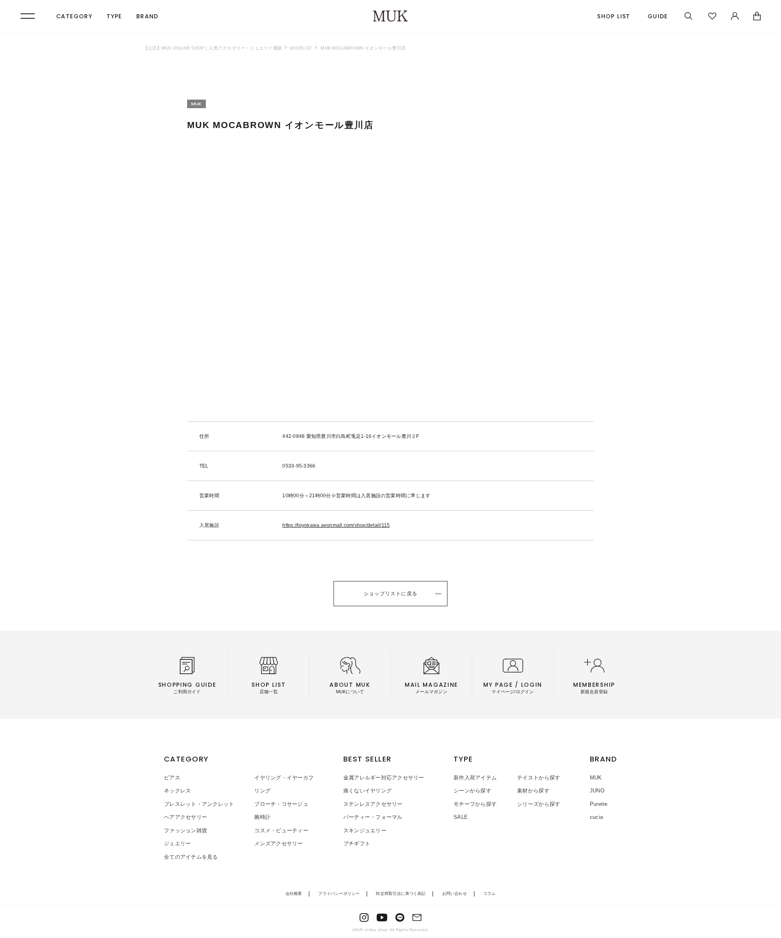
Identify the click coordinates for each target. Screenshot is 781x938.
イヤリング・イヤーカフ (284, 778)
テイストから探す (538, 778)
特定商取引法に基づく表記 (400, 893)
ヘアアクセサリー (185, 817)
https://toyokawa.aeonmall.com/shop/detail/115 (336, 525)
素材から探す (533, 791)
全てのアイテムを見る (191, 857)
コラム (489, 893)
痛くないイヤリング (367, 791)
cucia (596, 817)
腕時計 (262, 817)
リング (262, 791)
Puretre (599, 804)
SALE (461, 817)
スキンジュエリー (364, 830)
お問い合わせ (454, 893)
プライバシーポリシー (339, 893)
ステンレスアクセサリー (373, 804)
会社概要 (294, 893)
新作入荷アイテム (475, 778)
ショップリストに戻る (390, 593)
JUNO (597, 791)
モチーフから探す (475, 804)
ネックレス (177, 791)
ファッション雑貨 (185, 830)
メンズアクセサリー (278, 843)
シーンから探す (472, 791)
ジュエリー (177, 843)
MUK (596, 778)
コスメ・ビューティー (281, 830)
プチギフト (356, 843)
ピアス (172, 778)
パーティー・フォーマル (373, 817)
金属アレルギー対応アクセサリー (383, 778)
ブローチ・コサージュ (281, 804)
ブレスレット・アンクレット (199, 804)
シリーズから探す (538, 804)
